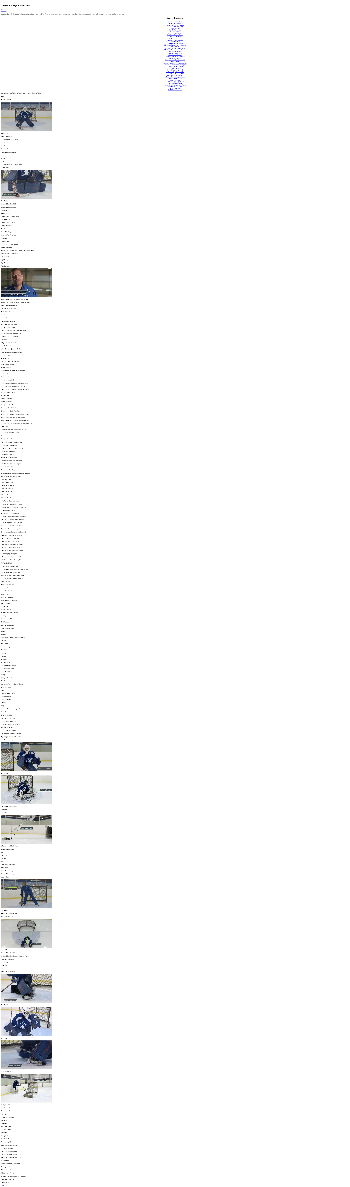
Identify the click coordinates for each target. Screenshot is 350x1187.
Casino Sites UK (175, 28)
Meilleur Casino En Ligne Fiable (175, 56)
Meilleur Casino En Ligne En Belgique (175, 65)
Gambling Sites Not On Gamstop (175, 48)
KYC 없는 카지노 (175, 68)
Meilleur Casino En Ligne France (175, 77)
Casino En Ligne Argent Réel (175, 73)
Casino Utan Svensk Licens (175, 22)
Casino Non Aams (175, 42)
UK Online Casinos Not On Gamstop (175, 45)
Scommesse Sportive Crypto (175, 75)
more (2, 1185)
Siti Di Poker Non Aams (175, 90)
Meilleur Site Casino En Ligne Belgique (175, 63)
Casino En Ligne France (175, 83)
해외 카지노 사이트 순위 (175, 70)
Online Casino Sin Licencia (175, 43)
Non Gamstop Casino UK (175, 51)
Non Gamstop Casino (175, 31)
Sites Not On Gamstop (175, 30)
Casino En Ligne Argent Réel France (175, 85)
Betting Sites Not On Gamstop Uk (175, 60)
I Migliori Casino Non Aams (175, 66)
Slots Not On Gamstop (175, 53)
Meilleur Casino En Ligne (175, 33)
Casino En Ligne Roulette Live (175, 72)
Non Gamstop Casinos (175, 36)
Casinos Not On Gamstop (175, 23)
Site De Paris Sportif (175, 88)
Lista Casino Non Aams (175, 86)
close (2, 9)
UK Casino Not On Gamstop (175, 40)
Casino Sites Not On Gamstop (175, 25)
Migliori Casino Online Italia (175, 26)
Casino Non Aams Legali (175, 78)
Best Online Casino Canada (175, 35)
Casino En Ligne (175, 80)
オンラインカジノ (175, 38)
